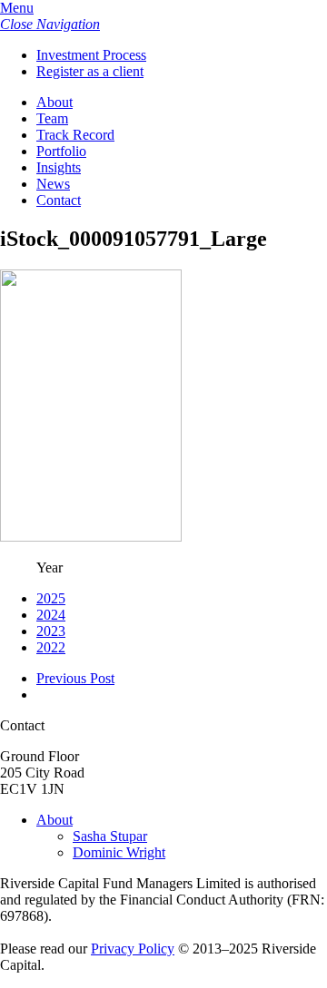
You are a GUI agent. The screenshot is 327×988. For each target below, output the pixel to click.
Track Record (75, 134)
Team (52, 118)
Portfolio (61, 151)
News (53, 183)
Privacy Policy (132, 948)
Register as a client (90, 71)
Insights (58, 167)
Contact (58, 200)
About (54, 102)
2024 (50, 614)
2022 (50, 647)
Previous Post (75, 678)
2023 (50, 631)
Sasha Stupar (110, 836)
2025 (50, 598)
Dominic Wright (119, 852)
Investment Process (91, 55)
